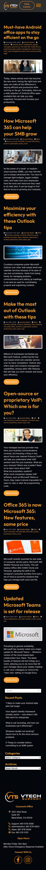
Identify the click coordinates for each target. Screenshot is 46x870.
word (26, 143)
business (10, 235)
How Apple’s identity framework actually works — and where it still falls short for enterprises (21, 714)
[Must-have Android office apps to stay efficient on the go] (23, 66)
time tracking (31, 51)
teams (23, 51)
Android (6, 44)
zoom (28, 422)
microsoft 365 (25, 47)
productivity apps (10, 49)
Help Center (27, 5)
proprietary (13, 422)
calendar (16, 235)
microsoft (21, 141)
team (34, 619)
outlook (6, 239)
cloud (5, 619)
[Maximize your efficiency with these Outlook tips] (23, 252)
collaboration (28, 44)
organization (33, 237)
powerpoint (14, 143)
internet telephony (21, 420)
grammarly (16, 47)
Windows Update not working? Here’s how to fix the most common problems (22, 734)
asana (21, 44)
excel (15, 141)
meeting (6, 237)
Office (38, 139)
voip (24, 422)
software (28, 619)
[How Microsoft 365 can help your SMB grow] (23, 156)
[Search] (38, 691)
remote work (36, 49)
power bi (7, 143)
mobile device (35, 47)
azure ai (9, 141)
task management (14, 51)
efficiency (30, 235)
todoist (38, 51)
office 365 (29, 532)
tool (5, 621)
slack (5, 51)
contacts (23, 235)
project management (23, 49)
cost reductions (9, 420)
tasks (20, 239)
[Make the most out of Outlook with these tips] (23, 341)
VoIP (34, 418)
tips (29, 239)
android (15, 44)
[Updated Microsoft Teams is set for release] (23, 634)
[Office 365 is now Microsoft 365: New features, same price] (23, 546)
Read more (11, 109)
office (37, 141)
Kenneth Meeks (29, 42)
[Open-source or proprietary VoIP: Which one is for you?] (23, 435)
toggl (5, 53)
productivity (14, 239)
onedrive (25, 237)
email (36, 235)
